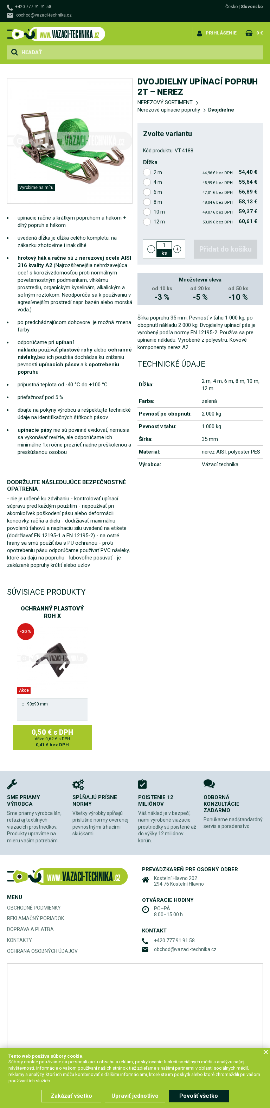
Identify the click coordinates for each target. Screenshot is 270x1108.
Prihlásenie (221, 33)
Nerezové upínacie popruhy (168, 110)
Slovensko (252, 6)
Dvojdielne (221, 110)
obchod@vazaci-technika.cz (44, 15)
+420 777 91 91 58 (33, 6)
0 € (259, 33)
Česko (231, 6)
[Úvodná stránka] (56, 34)
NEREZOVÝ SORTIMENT (165, 102)
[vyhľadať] (14, 52)
